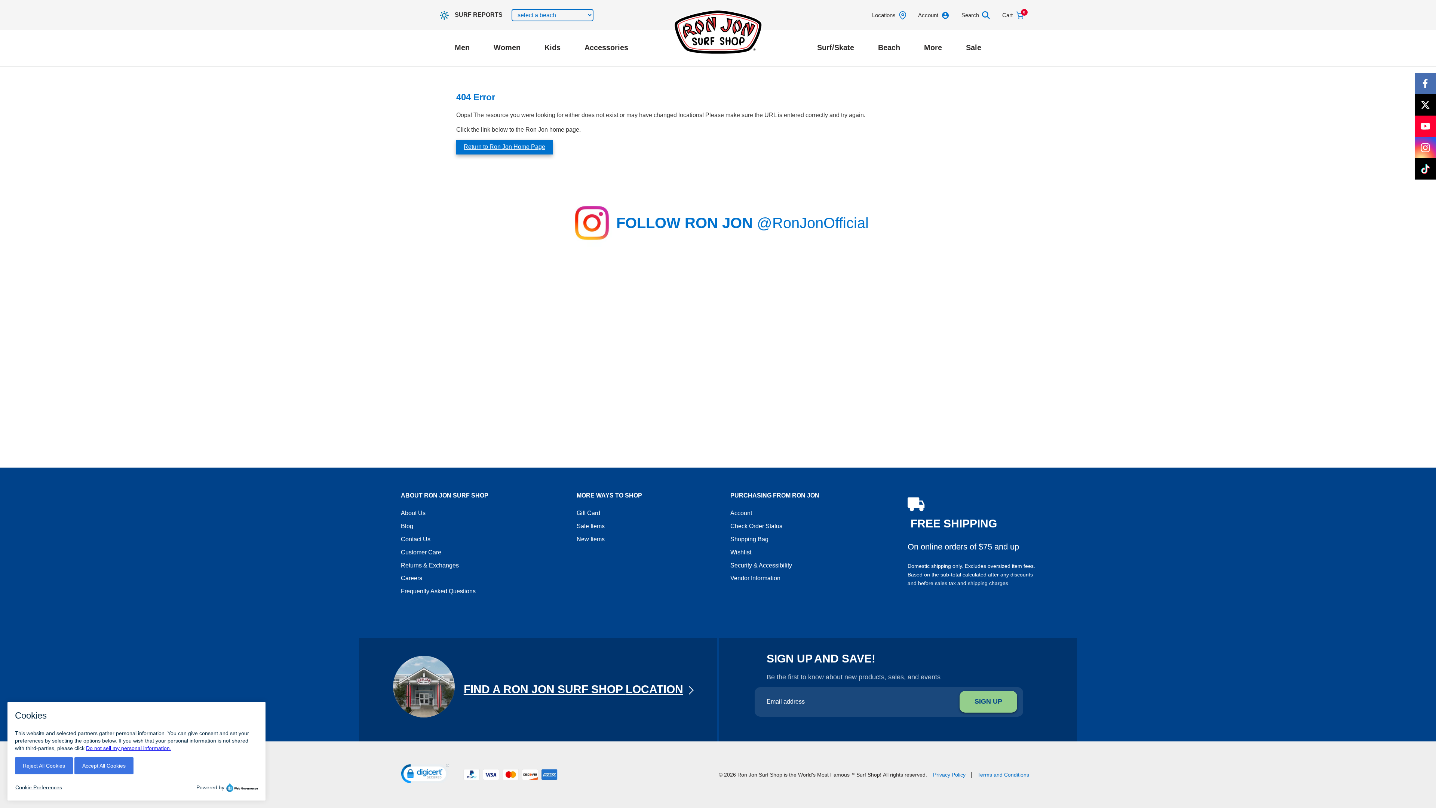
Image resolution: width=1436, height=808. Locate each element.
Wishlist (740, 552)
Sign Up (988, 701)
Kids (552, 47)
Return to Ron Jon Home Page (504, 147)
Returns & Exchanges (430, 565)
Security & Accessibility (761, 565)
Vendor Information (755, 578)
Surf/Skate (835, 47)
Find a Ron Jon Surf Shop (573, 689)
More (933, 47)
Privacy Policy (949, 775)
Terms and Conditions (1003, 775)
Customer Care (421, 552)
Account (741, 513)
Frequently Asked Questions (438, 591)
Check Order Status (756, 526)
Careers (411, 578)
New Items (591, 539)
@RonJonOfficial (813, 223)
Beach (889, 47)
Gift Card (588, 513)
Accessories (606, 47)
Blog (407, 526)
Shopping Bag (749, 539)
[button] (425, 775)
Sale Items (591, 526)
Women (507, 47)
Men (462, 47)
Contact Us (415, 539)
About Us (413, 513)
